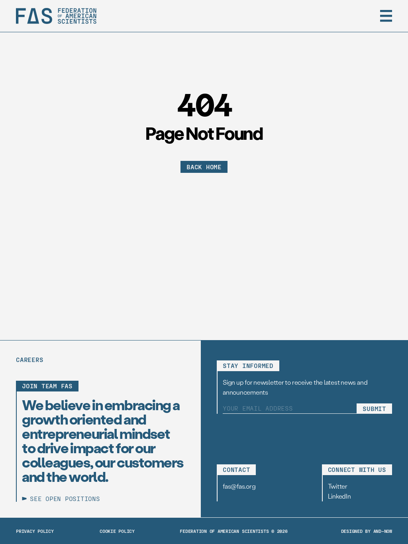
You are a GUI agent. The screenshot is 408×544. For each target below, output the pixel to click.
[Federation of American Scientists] (56, 16)
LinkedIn (339, 496)
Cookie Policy (117, 531)
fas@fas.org (239, 486)
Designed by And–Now (366, 531)
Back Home (204, 166)
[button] (386, 16)
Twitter (337, 486)
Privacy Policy (35, 531)
